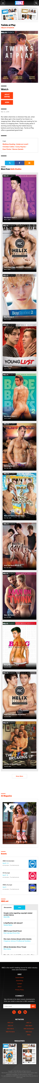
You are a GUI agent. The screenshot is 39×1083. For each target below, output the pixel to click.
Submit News (20, 977)
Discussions (8, 907)
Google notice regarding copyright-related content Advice (18, 914)
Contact (19, 984)
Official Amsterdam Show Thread (15, 947)
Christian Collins (8, 147)
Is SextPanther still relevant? (13, 923)
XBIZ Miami (28, 1026)
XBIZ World (10, 1029)
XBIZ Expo (29, 1032)
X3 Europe (6, 873)
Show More (19, 776)
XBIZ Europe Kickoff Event (13, 931)
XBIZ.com (10, 1023)
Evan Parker (7, 149)
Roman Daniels (17, 149)
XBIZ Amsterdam (8, 861)
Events (4, 854)
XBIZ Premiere (10, 1032)
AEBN (7, 102)
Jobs (19, 907)
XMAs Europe (7, 885)
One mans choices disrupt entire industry (18, 939)
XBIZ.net (4, 901)
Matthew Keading (9, 144)
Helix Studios (7, 27)
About (19, 987)
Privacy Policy (19, 990)
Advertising (19, 981)
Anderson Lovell (22, 144)
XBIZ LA (28, 1023)
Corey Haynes (21, 147)
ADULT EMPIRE (7, 95)
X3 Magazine (6, 796)
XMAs (29, 1035)
